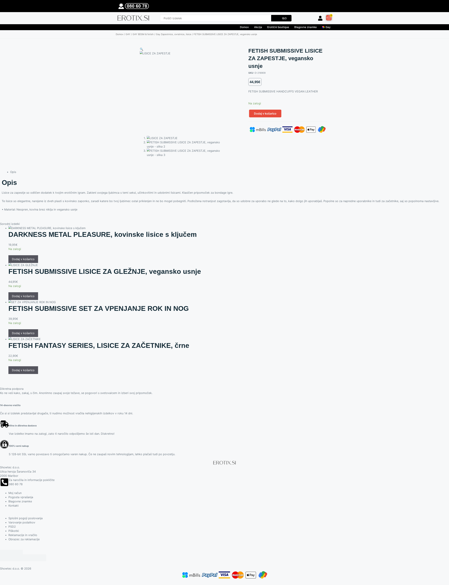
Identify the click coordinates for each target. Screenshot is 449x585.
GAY (128, 34)
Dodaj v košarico (265, 113)
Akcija (258, 27)
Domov (244, 27)
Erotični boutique (278, 27)
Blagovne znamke (305, 27)
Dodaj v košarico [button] (23, 259)
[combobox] (215, 18)
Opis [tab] (13, 172)
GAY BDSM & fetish (143, 34)
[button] (141, 49)
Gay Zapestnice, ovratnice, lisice (173, 34)
